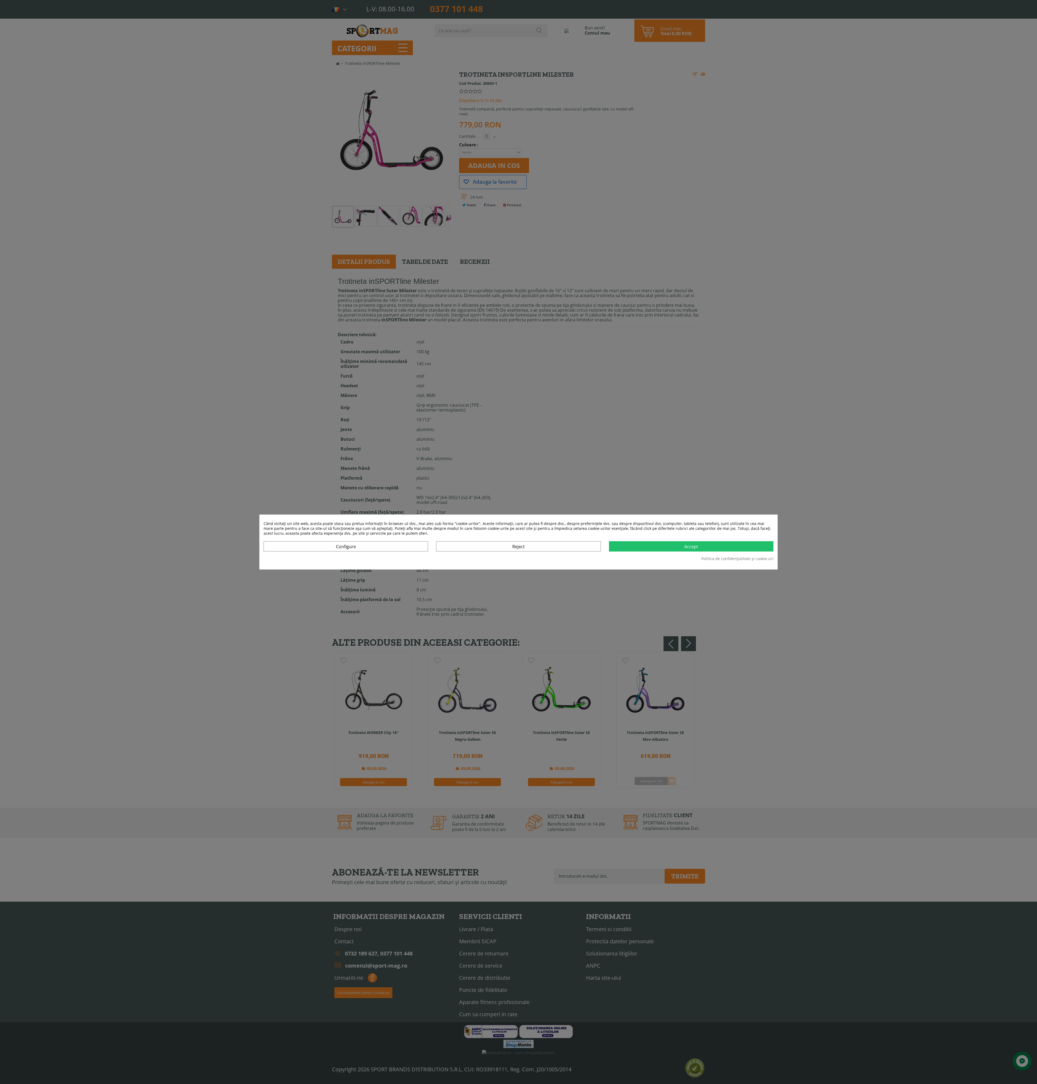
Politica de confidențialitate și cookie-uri (737, 558)
